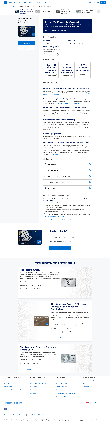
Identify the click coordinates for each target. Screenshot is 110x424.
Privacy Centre (32, 415)
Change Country (99, 403)
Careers (84, 383)
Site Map (84, 390)
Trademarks (22, 415)
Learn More (29, 295)
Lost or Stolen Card (62, 383)
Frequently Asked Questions (64, 390)
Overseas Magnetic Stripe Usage (65, 393)
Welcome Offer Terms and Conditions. (53, 218)
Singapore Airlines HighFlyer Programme (69, 103)
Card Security (60, 380)
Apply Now (27, 43)
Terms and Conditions (10, 415)
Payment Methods (61, 396)
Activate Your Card (61, 386)
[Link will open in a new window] (5, 409)
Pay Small (33, 393)
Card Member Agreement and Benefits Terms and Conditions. (59, 220)
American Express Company (20, 419)
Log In (103, 2)
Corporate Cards (9, 383)
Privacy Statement (43, 415)
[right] (98, 11)
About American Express (89, 380)
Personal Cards (8, 380)
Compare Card (27, 48)
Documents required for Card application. (54, 216)
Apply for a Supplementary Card (13, 390)
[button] (80, 26)
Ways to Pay (33, 386)
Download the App (35, 390)
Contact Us (96, 2)
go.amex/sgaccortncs (55, 154)
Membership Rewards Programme (40, 383)
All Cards (12, 6)
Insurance (33, 380)
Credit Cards (8, 386)
